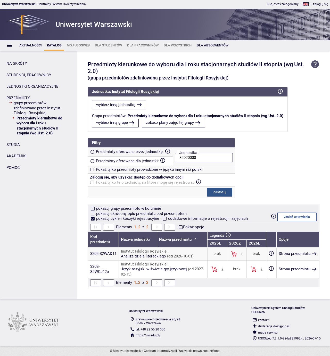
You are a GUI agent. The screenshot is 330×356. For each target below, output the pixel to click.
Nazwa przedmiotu (176, 239)
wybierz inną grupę (112, 122)
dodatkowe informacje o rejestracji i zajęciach (207, 218)
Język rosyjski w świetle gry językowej (154, 269)
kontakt (263, 320)
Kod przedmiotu (100, 239)
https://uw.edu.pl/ (148, 335)
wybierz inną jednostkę (115, 104)
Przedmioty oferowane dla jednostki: (127, 161)
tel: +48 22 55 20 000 (150, 329)
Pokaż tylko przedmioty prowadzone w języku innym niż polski (149, 169)
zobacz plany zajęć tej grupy (170, 122)
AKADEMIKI (16, 156)
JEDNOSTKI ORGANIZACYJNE (32, 86)
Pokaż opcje (193, 227)
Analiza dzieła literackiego (143, 256)
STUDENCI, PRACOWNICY (28, 75)
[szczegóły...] (242, 253)
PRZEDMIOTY (18, 98)
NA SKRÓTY (16, 63)
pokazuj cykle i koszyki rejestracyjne (127, 218)
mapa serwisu (268, 332)
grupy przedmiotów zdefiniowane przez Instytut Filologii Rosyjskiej (37, 108)
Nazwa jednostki (135, 239)
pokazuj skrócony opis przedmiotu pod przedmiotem (141, 213)
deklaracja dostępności (274, 326)
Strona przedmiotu (294, 253)
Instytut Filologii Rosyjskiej (135, 91)
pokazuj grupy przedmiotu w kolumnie (128, 208)
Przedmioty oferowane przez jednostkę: (130, 151)
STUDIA (13, 144)
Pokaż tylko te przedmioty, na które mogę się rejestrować (145, 182)
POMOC (13, 167)
